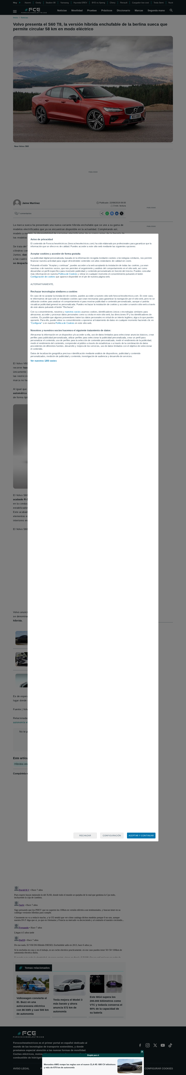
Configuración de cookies (43, 276)
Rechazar (85, 835)
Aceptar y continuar (141, 835)
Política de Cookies (67, 274)
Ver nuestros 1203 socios (44, 360)
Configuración (112, 835)
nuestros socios (73, 311)
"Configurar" (36, 323)
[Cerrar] (142, 1051)
